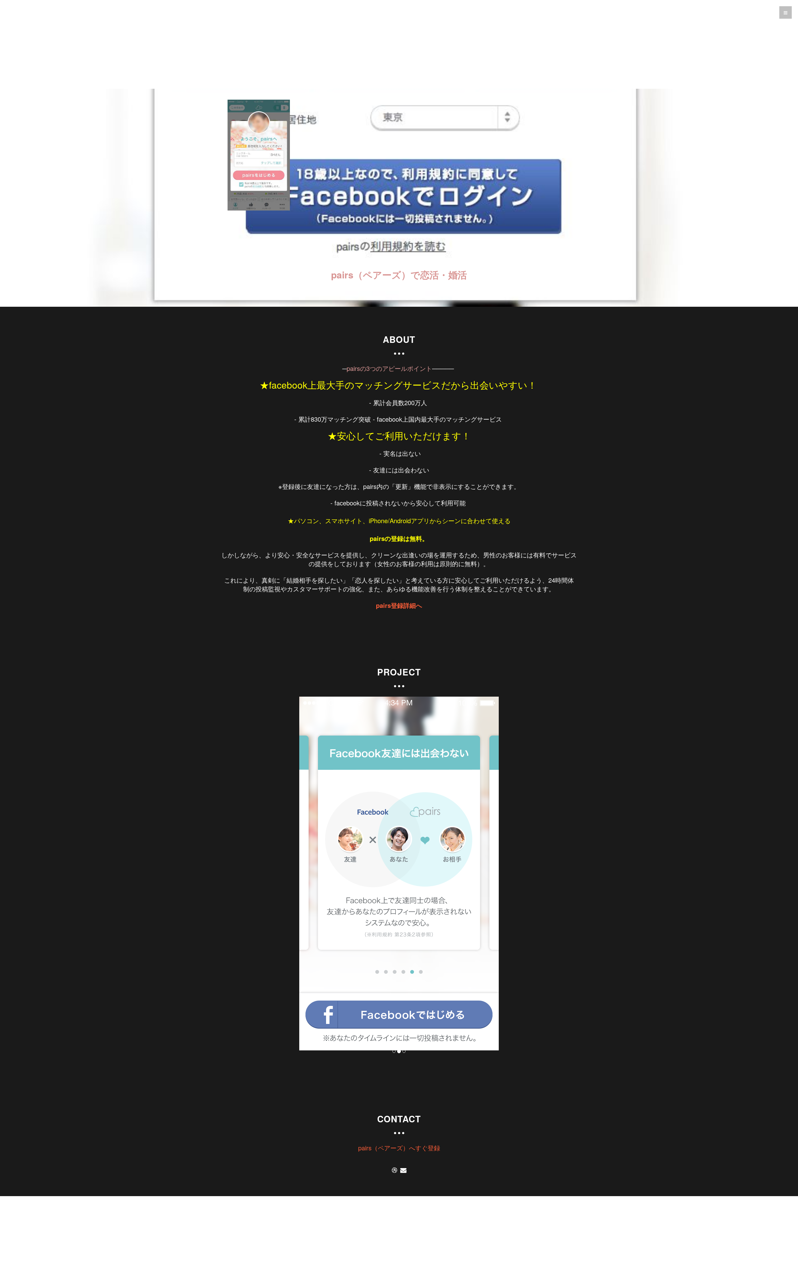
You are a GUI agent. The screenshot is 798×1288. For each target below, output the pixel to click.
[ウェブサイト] (394, 1170)
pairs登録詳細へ (399, 605)
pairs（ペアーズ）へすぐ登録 (399, 1147)
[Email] (403, 1170)
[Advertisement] (399, 45)
